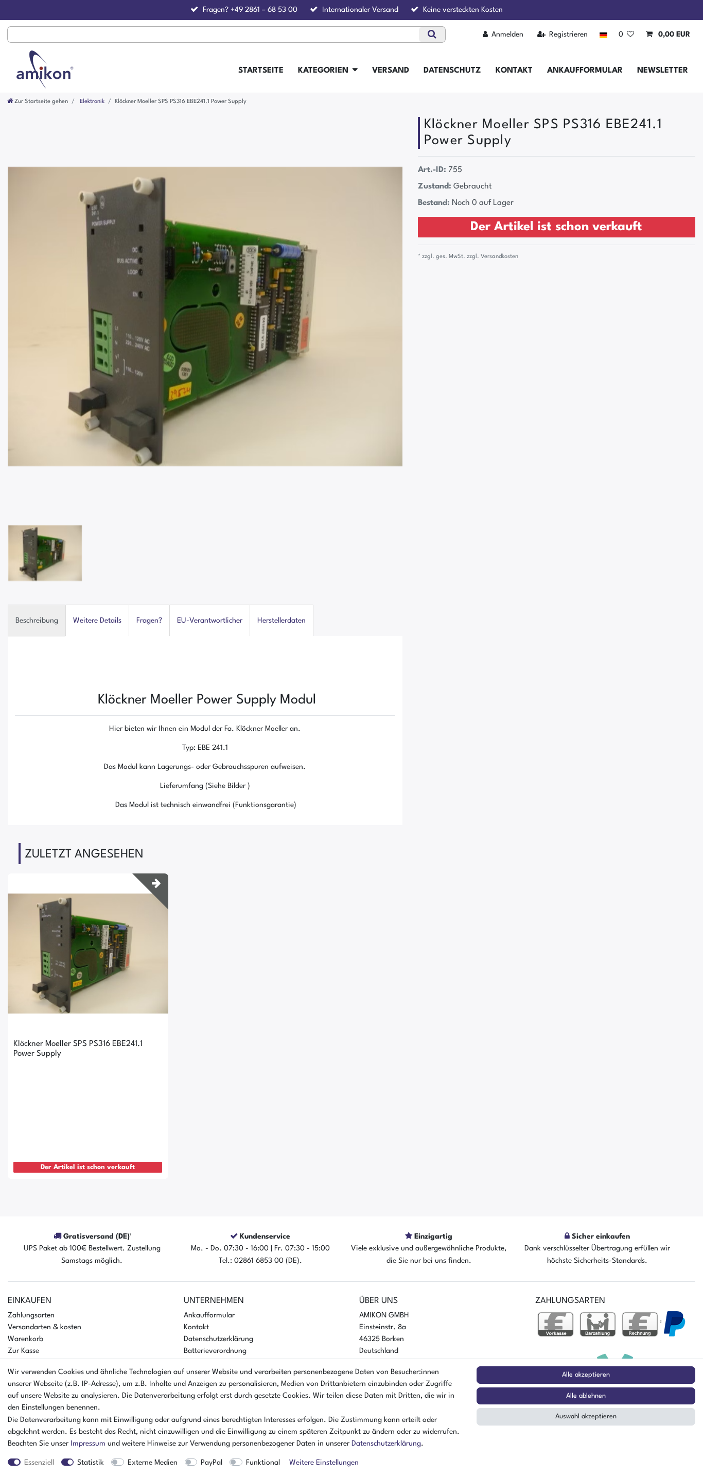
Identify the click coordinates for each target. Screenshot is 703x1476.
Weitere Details (97, 620)
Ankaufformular (585, 70)
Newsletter (662, 70)
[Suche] (432, 34)
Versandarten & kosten (44, 1327)
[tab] (37, 620)
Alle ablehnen (586, 1396)
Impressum (88, 1443)
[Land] (602, 34)
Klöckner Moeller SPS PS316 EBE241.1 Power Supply (78, 1048)
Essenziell (39, 1462)
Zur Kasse (23, 1350)
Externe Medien (153, 1462)
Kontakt (514, 70)
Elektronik (91, 101)
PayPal (211, 1462)
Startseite (261, 70)
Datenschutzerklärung (218, 1339)
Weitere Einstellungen (324, 1462)
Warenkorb (25, 1339)
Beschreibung (36, 620)
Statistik (90, 1462)
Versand (390, 70)
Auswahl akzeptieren (586, 1416)
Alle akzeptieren (586, 1374)
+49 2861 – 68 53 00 (264, 9)
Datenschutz (452, 70)
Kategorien (323, 70)
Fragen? (149, 620)
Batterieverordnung (215, 1350)
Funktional (263, 1462)
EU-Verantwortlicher (209, 620)
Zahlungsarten (31, 1315)
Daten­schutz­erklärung (386, 1443)
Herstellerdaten (281, 620)
